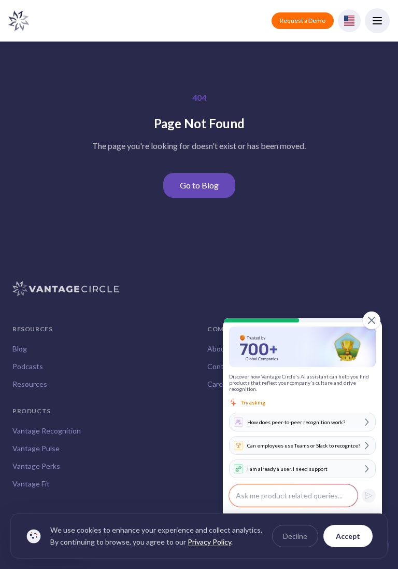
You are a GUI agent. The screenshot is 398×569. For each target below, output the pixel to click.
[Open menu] (377, 20)
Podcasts (27, 366)
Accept (348, 536)
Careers (220, 384)
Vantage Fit (31, 483)
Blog (19, 348)
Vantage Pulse (36, 448)
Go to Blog (199, 185)
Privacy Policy (209, 541)
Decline (295, 536)
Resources (29, 384)
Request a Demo (302, 20)
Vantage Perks (36, 466)
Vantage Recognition (46, 430)
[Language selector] (349, 20)
